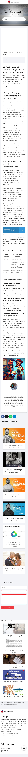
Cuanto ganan (17, 725)
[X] (7, 416)
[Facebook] (3, 416)
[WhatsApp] (10, 416)
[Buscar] (22, 18)
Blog (20, 719)
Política (17, 735)
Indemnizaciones (9, 733)
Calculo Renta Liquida (11, 721)
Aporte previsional (5, 719)
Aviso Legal (3, 751)
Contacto (3, 747)
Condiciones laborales (8, 725)
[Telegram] (14, 416)
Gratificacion (7, 729)
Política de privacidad (5, 748)
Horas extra (13, 729)
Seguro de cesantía (11, 739)
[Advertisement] (14, 39)
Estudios (8, 727)
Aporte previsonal (14, 719)
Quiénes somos (4, 750)
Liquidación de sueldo (10, 735)
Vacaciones (18, 739)
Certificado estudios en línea (10, 723)
